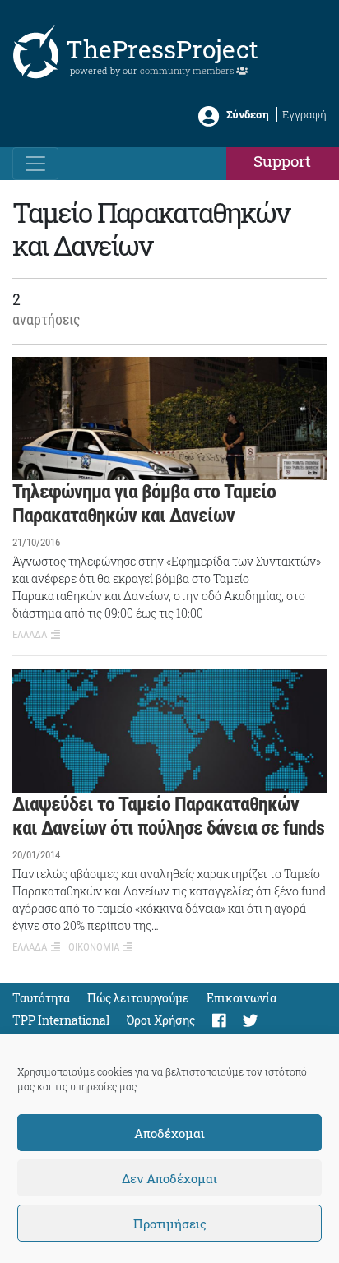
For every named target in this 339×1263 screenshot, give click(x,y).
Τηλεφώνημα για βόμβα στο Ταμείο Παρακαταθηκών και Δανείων (144, 503)
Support (282, 160)
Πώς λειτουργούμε (138, 998)
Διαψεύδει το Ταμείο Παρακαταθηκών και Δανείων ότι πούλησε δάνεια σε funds (168, 816)
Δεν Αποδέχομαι (169, 1178)
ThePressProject (162, 49)
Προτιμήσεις (170, 1223)
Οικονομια (93, 947)
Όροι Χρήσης (161, 1020)
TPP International (60, 1020)
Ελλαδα (29, 634)
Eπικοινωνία (241, 998)
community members (188, 70)
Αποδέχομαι (169, 1133)
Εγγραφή (304, 114)
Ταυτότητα (41, 998)
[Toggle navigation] (35, 163)
